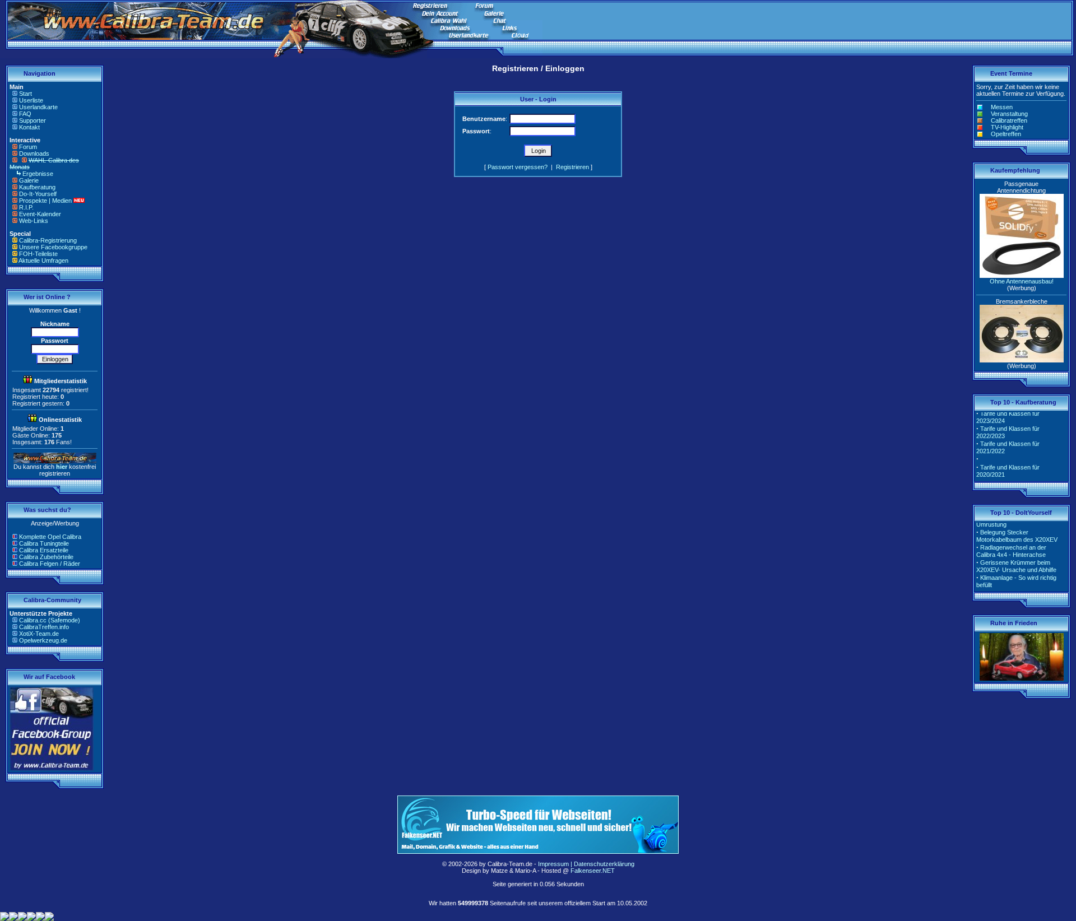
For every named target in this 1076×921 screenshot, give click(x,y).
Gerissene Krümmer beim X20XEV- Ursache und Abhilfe (1016, 560)
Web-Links (33, 220)
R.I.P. (26, 207)
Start (25, 93)
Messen (1002, 107)
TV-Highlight (1007, 127)
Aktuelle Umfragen (43, 260)
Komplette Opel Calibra (50, 536)
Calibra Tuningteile (44, 543)
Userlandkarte (38, 107)
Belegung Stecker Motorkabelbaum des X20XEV (1017, 530)
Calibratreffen (1009, 120)
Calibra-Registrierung (48, 240)
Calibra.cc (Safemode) (49, 620)
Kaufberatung (37, 187)
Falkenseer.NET (593, 870)
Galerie (29, 180)
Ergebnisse (37, 173)
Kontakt (29, 127)
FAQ (25, 113)
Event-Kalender (40, 214)
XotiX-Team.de (39, 633)
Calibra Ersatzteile (43, 550)
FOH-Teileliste (38, 253)
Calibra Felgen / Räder (49, 563)
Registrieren (572, 167)
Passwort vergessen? (518, 167)
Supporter (32, 120)
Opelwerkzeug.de (43, 640)
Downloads (34, 153)
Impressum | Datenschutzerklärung (586, 863)
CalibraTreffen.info (44, 627)
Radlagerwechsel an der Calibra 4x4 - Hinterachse (1011, 545)
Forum (28, 146)
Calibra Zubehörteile (46, 556)
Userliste (31, 100)
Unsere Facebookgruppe (53, 247)
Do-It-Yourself (38, 193)
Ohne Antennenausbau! (1022, 281)
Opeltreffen (1006, 134)
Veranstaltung (1009, 113)
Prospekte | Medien (45, 200)
